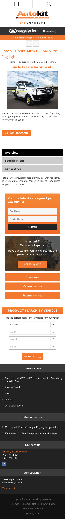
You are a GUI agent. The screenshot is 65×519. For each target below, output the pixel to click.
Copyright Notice (30, 503)
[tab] (32, 152)
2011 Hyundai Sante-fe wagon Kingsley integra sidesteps (33, 427)
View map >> (8, 488)
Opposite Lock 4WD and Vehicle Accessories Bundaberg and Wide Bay (33, 380)
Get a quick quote (14, 405)
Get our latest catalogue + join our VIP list (30, 37)
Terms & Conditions (33, 508)
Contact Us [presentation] (13, 168)
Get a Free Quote (16, 132)
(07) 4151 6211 (35, 23)
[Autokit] (32, 15)
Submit (32, 227)
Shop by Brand (12, 387)
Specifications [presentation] (14, 160)
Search (29, 356)
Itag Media (35, 513)
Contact (9, 399)
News (8, 393)
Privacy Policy (48, 503)
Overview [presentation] (11, 152)
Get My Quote (32, 264)
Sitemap (15, 503)
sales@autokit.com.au (15, 451)
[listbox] (32, 324)
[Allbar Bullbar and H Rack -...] (29, 43)
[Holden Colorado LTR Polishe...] (36, 43)
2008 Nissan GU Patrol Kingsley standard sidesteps (31, 433)
